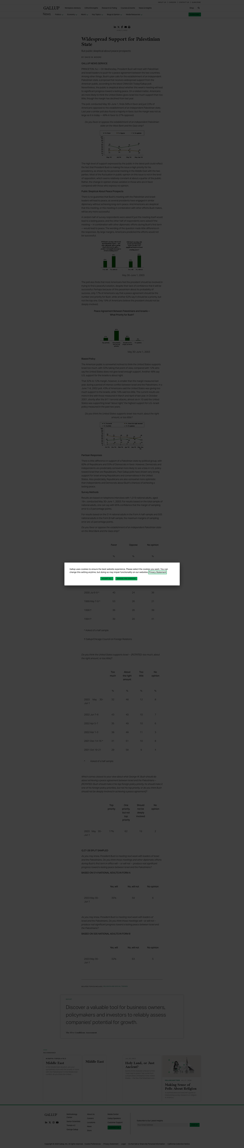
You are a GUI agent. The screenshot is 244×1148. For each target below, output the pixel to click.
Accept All (107, 578)
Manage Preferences (126, 578)
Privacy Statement (157, 572)
